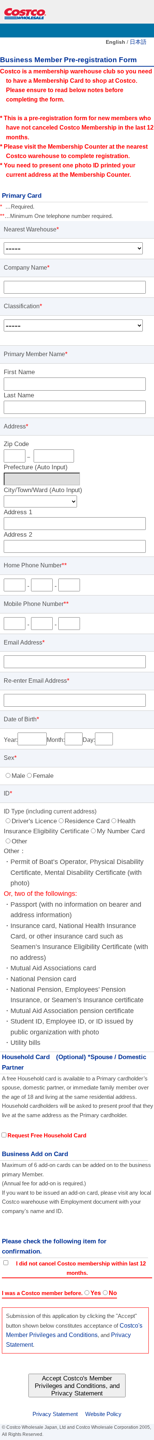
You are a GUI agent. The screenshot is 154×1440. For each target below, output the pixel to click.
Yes (95, 1293)
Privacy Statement (55, 1414)
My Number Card (121, 831)
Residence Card (87, 821)
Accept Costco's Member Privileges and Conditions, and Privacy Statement (77, 1386)
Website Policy (103, 1414)
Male (18, 775)
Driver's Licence (34, 821)
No (113, 1293)
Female (43, 775)
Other (19, 841)
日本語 (138, 42)
